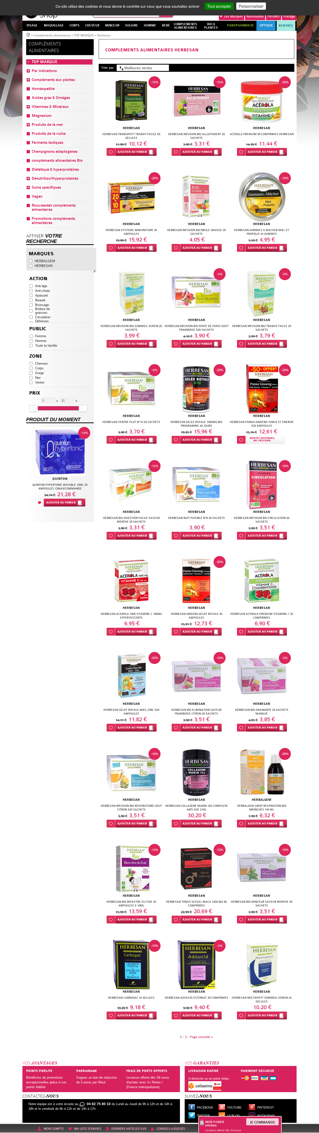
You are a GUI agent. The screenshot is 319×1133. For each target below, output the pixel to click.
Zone (35, 356)
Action (38, 279)
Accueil (28, 34)
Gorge (39, 373)
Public (37, 329)
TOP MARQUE (84, 35)
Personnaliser (251, 6)
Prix (34, 393)
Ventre (39, 382)
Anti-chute (42, 291)
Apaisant (41, 295)
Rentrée (286, 26)
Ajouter (132, 152)
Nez (38, 378)
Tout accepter (219, 6)
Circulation (42, 317)
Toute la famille (46, 345)
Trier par (107, 68)
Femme (40, 336)
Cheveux (41, 363)
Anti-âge (41, 286)
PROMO (273, 16)
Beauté (40, 300)
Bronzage (42, 305)
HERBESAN (44, 266)
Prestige (289, 16)
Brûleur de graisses (42, 311)
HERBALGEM (45, 261)
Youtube (234, 1107)
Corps (39, 368)
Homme (40, 341)
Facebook (205, 1107)
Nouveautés (255, 16)
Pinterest (265, 1107)
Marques (233, 16)
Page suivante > (201, 1037)
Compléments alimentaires (52, 35)
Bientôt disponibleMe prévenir (262, 439)
